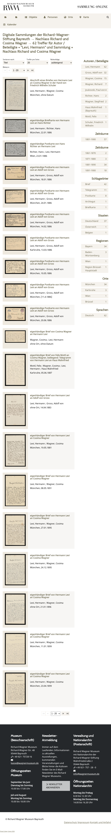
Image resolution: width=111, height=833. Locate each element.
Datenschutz (70, 822)
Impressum (83, 822)
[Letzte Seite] (32, 70)
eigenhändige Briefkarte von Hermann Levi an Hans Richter (50, 121)
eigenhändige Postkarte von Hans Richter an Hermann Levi (47, 145)
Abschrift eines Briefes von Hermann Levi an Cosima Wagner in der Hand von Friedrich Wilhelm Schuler (51, 83)
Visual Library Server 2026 (7, 831)
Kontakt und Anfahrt (100, 822)
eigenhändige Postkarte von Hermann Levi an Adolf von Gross (49, 168)
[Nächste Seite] (28, 70)
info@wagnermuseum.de (86, 773)
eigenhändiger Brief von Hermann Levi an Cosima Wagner (50, 436)
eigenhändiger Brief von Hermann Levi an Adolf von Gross (50, 396)
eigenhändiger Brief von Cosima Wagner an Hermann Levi (51, 332)
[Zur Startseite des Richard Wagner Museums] (19, 7)
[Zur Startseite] (93, 6)
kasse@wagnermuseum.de (25, 763)
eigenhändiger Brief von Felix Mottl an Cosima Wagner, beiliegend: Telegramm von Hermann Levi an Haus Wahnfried (50, 358)
